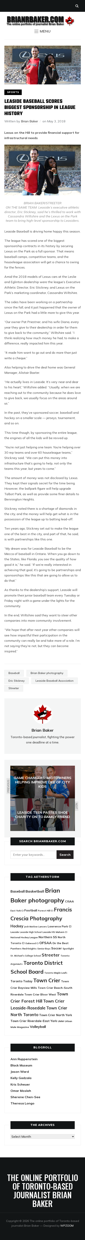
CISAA (69, 901)
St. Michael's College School (25, 955)
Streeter (13, 688)
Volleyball (38, 1026)
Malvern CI (61, 932)
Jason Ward (19, 1072)
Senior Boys (43, 948)
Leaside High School (31, 932)
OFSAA (45, 943)
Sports (13, 92)
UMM (61, 1021)
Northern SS (48, 937)
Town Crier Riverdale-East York (33, 1021)
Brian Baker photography (47, 673)
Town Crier (46, 980)
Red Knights (29, 948)
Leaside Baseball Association (55, 680)
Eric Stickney (16, 680)
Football (30, 910)
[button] (42, 31)
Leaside (14, 932)
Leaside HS (48, 932)
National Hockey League (24, 937)
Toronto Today (21, 981)
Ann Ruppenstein (24, 1059)
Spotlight (68, 948)
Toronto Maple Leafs (55, 972)
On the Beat (60, 943)
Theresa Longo (22, 1103)
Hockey (16, 926)
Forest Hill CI (45, 910)
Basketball (35, 891)
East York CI (17, 910)
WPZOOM (67, 1225)
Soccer (56, 948)
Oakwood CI (32, 943)
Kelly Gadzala (20, 1078)
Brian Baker (29, 121)
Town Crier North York (55, 1015)
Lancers (42, 926)
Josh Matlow (31, 926)
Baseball (14, 673)
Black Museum (21, 1065)
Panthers (16, 948)
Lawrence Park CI (59, 926)
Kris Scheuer (20, 1084)
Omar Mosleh (20, 1091)
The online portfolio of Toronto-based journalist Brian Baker (42, 1190)
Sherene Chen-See (25, 1097)
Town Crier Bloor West (40, 994)
